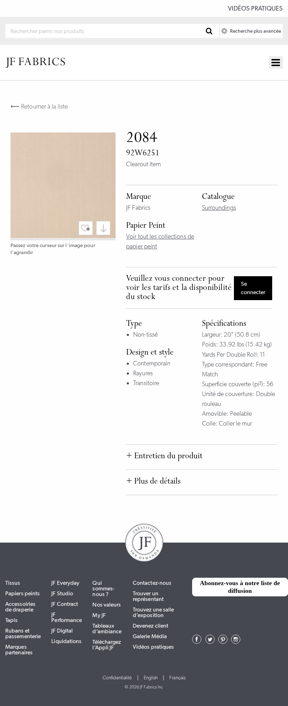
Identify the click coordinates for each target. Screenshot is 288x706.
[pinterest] (223, 642)
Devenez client (150, 625)
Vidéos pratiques (255, 8)
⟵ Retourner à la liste (39, 106)
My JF (99, 615)
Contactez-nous (152, 582)
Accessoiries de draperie (20, 607)
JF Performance (66, 617)
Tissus (12, 582)
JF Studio (62, 593)
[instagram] (236, 642)
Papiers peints (22, 593)
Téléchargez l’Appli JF (106, 645)
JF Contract (64, 604)
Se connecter (253, 288)
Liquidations (66, 641)
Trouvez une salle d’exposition (153, 612)
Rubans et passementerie (23, 633)
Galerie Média (150, 636)
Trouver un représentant (148, 596)
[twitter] (210, 642)
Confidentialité (117, 677)
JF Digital (62, 630)
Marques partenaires (19, 649)
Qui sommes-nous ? (103, 588)
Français (177, 677)
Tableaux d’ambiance (107, 628)
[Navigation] (275, 62)
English (151, 677)
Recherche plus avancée (255, 31)
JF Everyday (65, 582)
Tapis (11, 620)
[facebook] (197, 642)
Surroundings (219, 208)
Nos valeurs (106, 604)
